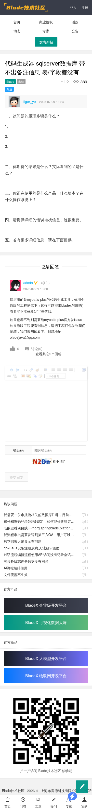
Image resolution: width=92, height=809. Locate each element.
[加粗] (25, 370)
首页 (16, 21)
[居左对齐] (53, 370)
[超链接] (8, 375)
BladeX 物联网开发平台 (46, 675)
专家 (45, 30)
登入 (73, 7)
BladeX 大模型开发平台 (46, 658)
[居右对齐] (64, 370)
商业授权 (46, 21)
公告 (75, 30)
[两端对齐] (70, 370)
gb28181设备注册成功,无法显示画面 (32, 547)
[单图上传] (22, 375)
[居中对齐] (58, 370)
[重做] (16, 370)
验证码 (18, 450)
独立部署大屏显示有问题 (22, 541)
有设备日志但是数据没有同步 (26, 561)
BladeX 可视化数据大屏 (46, 622)
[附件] (34, 375)
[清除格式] (30, 370)
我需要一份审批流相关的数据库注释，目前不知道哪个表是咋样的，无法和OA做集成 (40, 514)
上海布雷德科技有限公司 (60, 790)
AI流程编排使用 (15, 567)
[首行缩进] (44, 370)
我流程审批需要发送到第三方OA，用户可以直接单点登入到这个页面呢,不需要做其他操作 (40, 534)
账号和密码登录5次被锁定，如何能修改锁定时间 (40, 521)
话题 (75, 21)
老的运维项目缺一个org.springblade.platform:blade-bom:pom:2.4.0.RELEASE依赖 (40, 527)
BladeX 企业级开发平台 (46, 605)
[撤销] (11, 370)
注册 (84, 7)
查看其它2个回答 (49, 353)
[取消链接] (14, 375)
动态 (16, 30)
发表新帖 (46, 41)
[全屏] (83, 370)
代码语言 (53, 376)
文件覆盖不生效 (16, 574)
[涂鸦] (40, 375)
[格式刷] (36, 370)
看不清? (58, 461)
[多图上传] (28, 375)
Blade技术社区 (13, 790)
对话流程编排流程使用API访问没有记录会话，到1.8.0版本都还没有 (40, 554)
